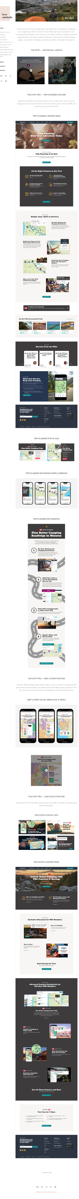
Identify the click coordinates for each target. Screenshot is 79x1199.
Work (1, 28)
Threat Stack (3, 40)
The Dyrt (2, 37)
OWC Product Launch (6, 42)
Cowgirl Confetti (4, 32)
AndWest (2, 35)
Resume (2, 70)
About (2, 62)
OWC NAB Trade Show (7, 50)
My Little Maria (4, 47)
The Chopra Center (5, 45)
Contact (2, 66)
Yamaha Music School (6, 52)
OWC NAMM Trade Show (5, 55)
